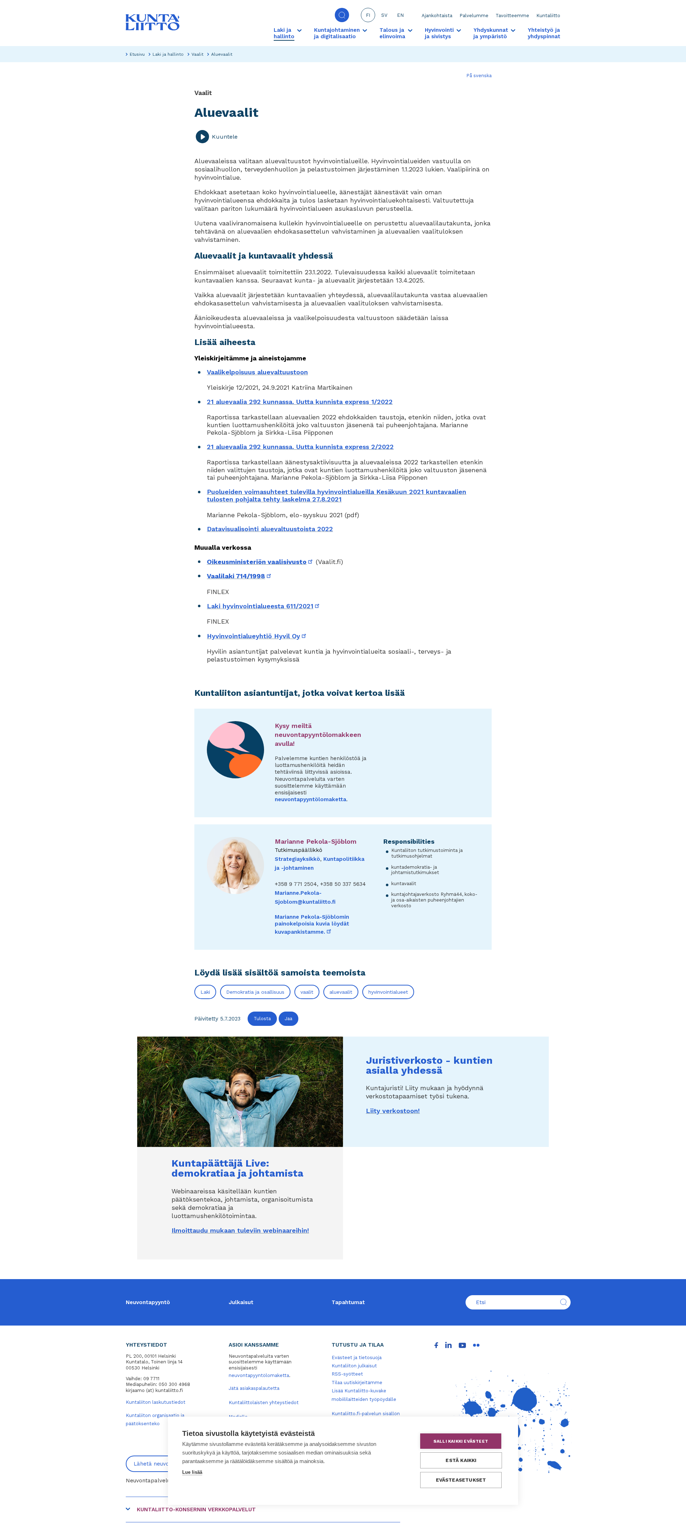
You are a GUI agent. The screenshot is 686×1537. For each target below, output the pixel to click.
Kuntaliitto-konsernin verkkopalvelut (196, 1509)
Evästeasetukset (461, 1480)
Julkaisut (241, 1302)
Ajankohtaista (437, 15)
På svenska (479, 75)
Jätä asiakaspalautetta (254, 1388)
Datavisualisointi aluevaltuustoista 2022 (270, 529)
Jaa (288, 1018)
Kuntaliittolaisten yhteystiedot (264, 1402)
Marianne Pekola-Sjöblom (316, 841)
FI (368, 15)
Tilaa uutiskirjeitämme (357, 1382)
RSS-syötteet (347, 1374)
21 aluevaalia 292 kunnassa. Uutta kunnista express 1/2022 (300, 401)
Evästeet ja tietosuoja (357, 1357)
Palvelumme (473, 15)
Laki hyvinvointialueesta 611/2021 (263, 606)
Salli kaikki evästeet (460, 1441)
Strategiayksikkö (297, 859)
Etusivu (137, 54)
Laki (205, 992)
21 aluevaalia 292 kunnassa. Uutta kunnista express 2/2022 (300, 446)
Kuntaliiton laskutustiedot (155, 1402)
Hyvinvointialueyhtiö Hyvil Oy (257, 636)
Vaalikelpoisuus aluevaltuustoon (257, 372)
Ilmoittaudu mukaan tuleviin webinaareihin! (240, 1230)
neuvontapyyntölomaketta (310, 799)
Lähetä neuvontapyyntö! (165, 1464)
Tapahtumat (348, 1302)
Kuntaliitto (548, 15)
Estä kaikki (461, 1460)
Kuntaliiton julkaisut (354, 1365)
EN (400, 15)
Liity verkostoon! (393, 1110)
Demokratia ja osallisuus (255, 992)
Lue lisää (192, 1472)
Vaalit (197, 54)
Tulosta (262, 1018)
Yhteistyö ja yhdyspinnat (544, 33)
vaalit (306, 992)
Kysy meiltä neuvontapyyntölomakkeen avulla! (318, 734)
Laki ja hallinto (168, 54)
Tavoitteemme (512, 15)
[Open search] (342, 15)
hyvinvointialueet (388, 992)
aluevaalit (340, 992)
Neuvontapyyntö (148, 1302)
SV (384, 15)
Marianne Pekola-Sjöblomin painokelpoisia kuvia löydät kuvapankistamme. (312, 924)
